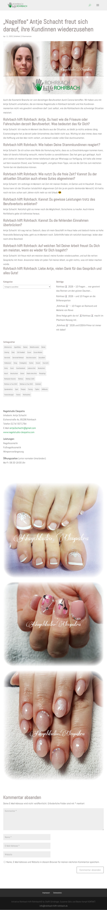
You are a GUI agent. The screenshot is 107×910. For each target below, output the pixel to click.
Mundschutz (41, 368)
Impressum (46, 893)
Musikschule (14, 373)
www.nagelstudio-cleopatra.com (18, 432)
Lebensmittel (31, 368)
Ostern (22, 373)
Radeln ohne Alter (32, 373)
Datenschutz (57, 893)
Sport (16, 389)
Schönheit (17, 36)
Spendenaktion (8, 389)
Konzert (38, 363)
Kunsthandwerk (20, 368)
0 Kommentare (26, 36)
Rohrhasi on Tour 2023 (26, 384)
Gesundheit (42, 358)
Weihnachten (26, 395)
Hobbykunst (7, 363)
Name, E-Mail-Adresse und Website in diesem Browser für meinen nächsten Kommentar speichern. (53, 862)
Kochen (31, 363)
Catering (6, 352)
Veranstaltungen (9, 395)
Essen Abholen (38, 352)
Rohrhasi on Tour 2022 (10, 384)
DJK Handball (21, 352)
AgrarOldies (17, 347)
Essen (29, 352)
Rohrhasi (20, 379)
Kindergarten (23, 363)
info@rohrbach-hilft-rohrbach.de (54, 905)
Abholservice (8, 347)
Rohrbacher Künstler (10, 379)
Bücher (43, 347)
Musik (6, 373)
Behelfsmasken (34, 347)
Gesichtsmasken (31, 358)
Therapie (23, 389)
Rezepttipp (42, 373)
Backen (25, 347)
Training (30, 389)
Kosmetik (45, 363)
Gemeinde (7, 358)
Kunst (12, 368)
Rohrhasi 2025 (30, 379)
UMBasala (44, 389)
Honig (15, 363)
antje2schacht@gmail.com (23, 428)
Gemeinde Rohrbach (18, 358)
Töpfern (37, 389)
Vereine (18, 395)
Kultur (6, 368)
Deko (13, 352)
